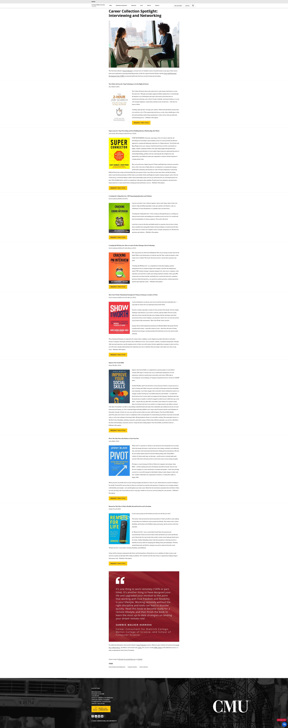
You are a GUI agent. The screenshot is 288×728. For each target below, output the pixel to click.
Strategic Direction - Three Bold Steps (101, 701)
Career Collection (127, 71)
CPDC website (158, 647)
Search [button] (193, 6)
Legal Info (94, 703)
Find (110, 5)
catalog (140, 647)
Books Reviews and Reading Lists (117, 666)
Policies (100, 699)
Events (157, 5)
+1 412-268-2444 (95, 695)
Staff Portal (94, 699)
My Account (178, 5)
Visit (141, 5)
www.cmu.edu (101, 703)
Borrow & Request (121, 5)
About (149, 5)
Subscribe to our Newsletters (105, 697)
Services (133, 5)
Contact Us (94, 697)
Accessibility (106, 699)
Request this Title (141, 123)
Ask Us (187, 5)
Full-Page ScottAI (281, 720)
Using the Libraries (132, 666)
